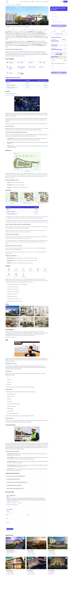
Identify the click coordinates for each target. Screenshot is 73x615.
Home (21, 1)
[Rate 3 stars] (10, 512)
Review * (8, 522)
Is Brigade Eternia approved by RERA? (14, 485)
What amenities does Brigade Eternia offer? (15, 488)
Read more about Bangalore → (11, 337)
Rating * (8, 511)
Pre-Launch (38, 1)
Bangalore (9, 4)
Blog (41, 1)
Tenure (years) (53, 48)
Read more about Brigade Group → (13, 504)
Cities (29, 1)
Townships (8, 26)
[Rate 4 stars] (11, 512)
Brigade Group (12, 495)
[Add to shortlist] (24, 538)
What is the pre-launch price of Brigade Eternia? (16, 476)
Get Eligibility (59, 72)
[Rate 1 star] (7, 512)
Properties (25, 1)
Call (62, 1)
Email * (28, 514)
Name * (8, 514)
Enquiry (65, 1)
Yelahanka (13, 4)
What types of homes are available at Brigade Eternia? (17, 482)
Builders (33, 1)
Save (55, 31)
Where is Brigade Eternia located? (13, 479)
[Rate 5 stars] (12, 512)
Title (7, 518)
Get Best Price (58, 25)
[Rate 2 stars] (8, 512)
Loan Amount (53, 39)
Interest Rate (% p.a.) (54, 44)
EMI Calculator (46, 1)
